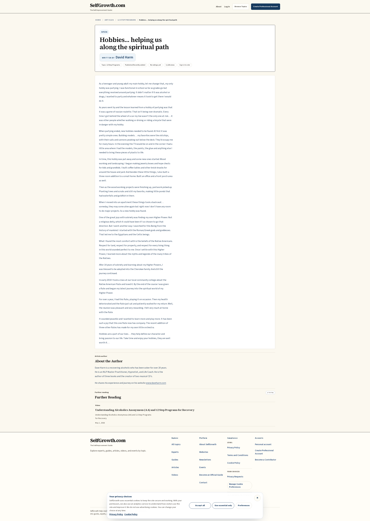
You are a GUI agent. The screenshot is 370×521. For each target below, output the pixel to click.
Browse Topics (241, 6)
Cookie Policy (233, 462)
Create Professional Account (264, 452)
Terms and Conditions (237, 455)
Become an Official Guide (211, 474)
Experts (175, 452)
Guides (175, 459)
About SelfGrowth (207, 444)
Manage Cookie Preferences (236, 485)
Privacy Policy (233, 447)
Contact (203, 482)
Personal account (263, 444)
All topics (176, 444)
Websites (203, 452)
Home (98, 20)
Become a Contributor (265, 459)
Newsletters (205, 459)
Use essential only (223, 505)
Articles (109, 20)
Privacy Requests (235, 476)
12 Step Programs (127, 20)
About (218, 6)
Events (202, 467)
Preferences (244, 505)
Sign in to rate (185, 65)
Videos (175, 474)
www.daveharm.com (156, 383)
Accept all (200, 505)
